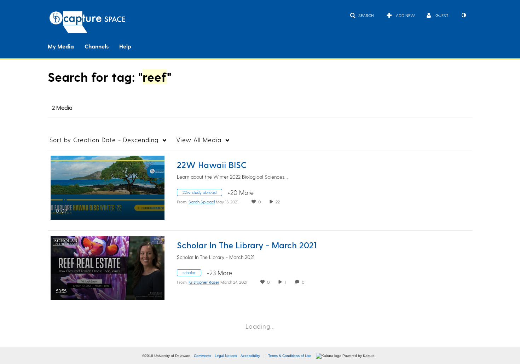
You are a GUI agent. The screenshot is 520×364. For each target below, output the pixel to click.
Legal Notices (226, 356)
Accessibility (250, 356)
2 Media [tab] (62, 107)
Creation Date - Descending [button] (104, 139)
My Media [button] (61, 46)
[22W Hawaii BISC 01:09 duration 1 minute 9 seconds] (107, 186)
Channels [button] (97, 46)
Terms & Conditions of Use (289, 356)
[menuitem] (66, 46)
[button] (361, 15)
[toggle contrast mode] (463, 15)
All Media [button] (198, 139)
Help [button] (125, 46)
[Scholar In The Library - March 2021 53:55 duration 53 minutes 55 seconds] (107, 267)
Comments (202, 356)
